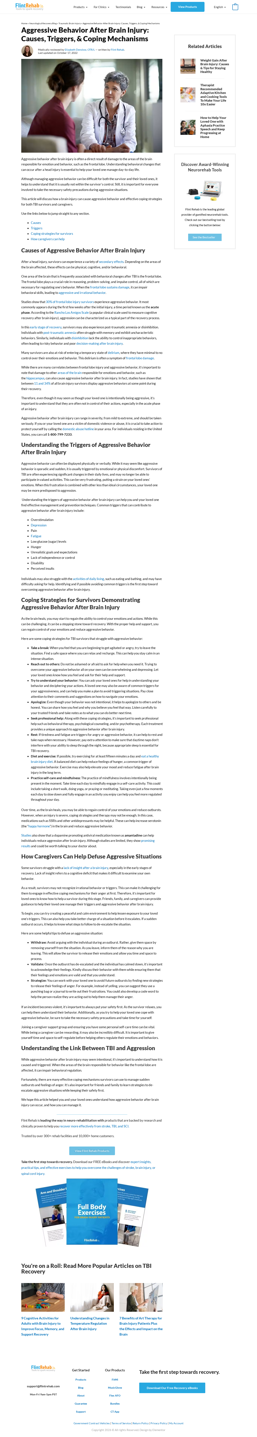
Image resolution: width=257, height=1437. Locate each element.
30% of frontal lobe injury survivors (70, 302)
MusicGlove (115, 1387)
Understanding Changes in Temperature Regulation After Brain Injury (89, 1323)
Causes (36, 223)
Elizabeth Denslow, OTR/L (80, 49)
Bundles (115, 1403)
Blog (139, 7)
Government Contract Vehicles (92, 1423)
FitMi (115, 1379)
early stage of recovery (46, 327)
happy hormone (39, 826)
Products (79, 7)
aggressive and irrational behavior (82, 293)
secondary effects (111, 262)
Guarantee (81, 1403)
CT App (115, 1411)
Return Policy (141, 1423)
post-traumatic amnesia (59, 333)
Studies (26, 835)
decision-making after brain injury (99, 343)
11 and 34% (42, 383)
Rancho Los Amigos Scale (71, 312)
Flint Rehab (117, 49)
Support (81, 1411)
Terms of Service (121, 1423)
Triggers (36, 228)
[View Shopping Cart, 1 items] (235, 7)
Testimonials (123, 7)
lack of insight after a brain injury (86, 868)
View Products (187, 6)
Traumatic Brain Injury (70, 23)
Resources (157, 7)
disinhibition (79, 338)
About (80, 1395)
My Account (176, 1423)
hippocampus (35, 378)
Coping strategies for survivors (52, 234)
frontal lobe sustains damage (109, 287)
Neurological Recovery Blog (43, 23)
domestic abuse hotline (78, 429)
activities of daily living (88, 579)
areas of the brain (70, 373)
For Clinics (100, 7)
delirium (113, 353)
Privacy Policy (159, 1423)
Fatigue (36, 536)
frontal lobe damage (139, 358)
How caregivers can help (48, 239)
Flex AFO (114, 1395)
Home (24, 23)
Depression (38, 525)
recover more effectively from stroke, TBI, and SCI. (94, 1126)
